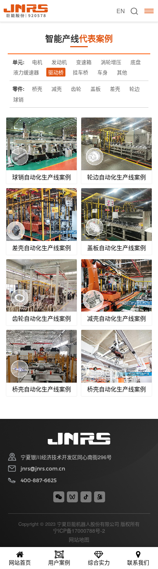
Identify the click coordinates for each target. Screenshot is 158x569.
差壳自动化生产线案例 (41, 247)
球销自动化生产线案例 (41, 177)
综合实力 (99, 562)
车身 (102, 72)
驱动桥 (56, 72)
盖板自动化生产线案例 (116, 247)
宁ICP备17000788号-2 (79, 530)
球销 (18, 99)
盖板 (95, 88)
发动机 (59, 62)
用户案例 (59, 562)
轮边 (134, 88)
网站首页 (20, 562)
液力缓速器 (26, 72)
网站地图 (79, 539)
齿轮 (76, 88)
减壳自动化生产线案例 (116, 318)
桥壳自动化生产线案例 (41, 389)
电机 (37, 62)
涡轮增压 (111, 62)
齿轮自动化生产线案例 (41, 318)
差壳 (115, 88)
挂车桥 (80, 72)
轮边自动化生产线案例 (116, 177)
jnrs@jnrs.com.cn (43, 468)
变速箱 (83, 62)
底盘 (135, 62)
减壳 (56, 88)
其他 (122, 72)
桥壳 (37, 88)
